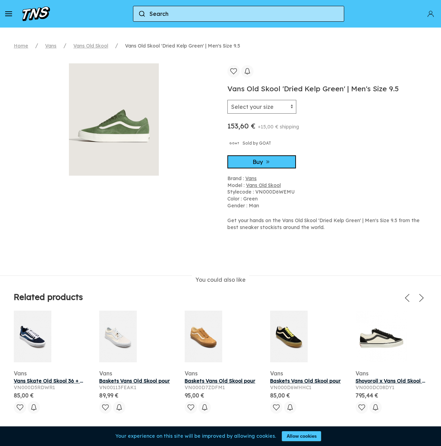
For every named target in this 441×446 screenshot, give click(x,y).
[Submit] (141, 13)
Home (21, 46)
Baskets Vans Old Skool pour (134, 381)
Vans (51, 46)
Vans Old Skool (90, 46)
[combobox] (238, 14)
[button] (8, 14)
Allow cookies (302, 436)
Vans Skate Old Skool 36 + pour (52, 381)
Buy (258, 161)
